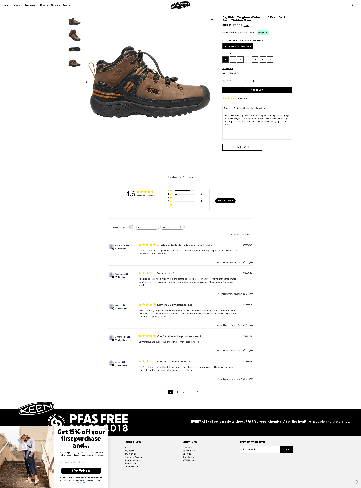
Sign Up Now (81, 470)
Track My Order (132, 466)
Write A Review (225, 200)
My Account (130, 450)
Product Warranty (133, 460)
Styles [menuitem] (54, 5)
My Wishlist (130, 454)
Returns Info (130, 463)
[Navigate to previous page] (163, 392)
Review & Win (189, 450)
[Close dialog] (105, 428)
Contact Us (188, 447)
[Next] (212, 82)
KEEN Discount (189, 460)
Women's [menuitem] (30, 5)
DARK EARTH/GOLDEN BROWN (237, 46)
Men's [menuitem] (17, 5)
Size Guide (187, 454)
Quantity (227, 80)
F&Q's (128, 447)
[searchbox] (118, 227)
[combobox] (147, 227)
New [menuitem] (6, 5)
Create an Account (133, 457)
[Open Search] (347, 5)
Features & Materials (243, 108)
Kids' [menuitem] (43, 5)
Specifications (262, 108)
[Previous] (86, 82)
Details (227, 108)
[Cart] (356, 5)
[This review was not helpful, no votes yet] (250, 262)
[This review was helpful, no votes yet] (244, 262)
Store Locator (189, 457)
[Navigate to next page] (197, 392)
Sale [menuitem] (65, 5)
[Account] (351, 5)
